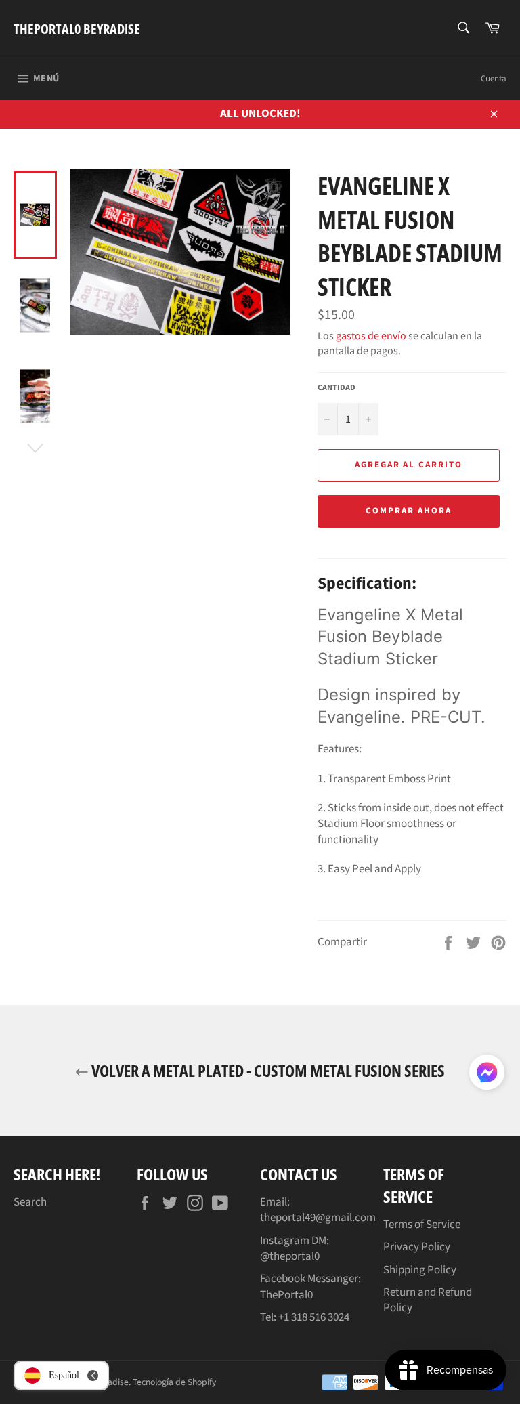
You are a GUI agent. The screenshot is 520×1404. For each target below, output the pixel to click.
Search (30, 1202)
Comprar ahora (408, 511)
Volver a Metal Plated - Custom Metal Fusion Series (267, 1070)
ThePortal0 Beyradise (77, 29)
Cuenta (493, 78)
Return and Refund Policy (427, 1300)
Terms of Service (421, 1224)
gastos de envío (371, 335)
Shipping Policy (419, 1270)
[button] (486, 1075)
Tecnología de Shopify (174, 1382)
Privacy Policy (416, 1247)
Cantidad (336, 388)
